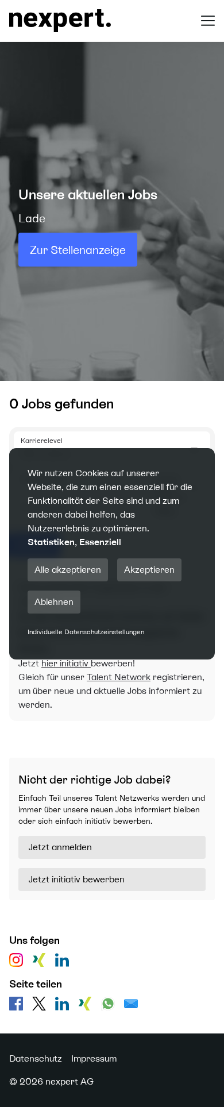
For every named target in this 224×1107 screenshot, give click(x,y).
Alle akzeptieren (67, 569)
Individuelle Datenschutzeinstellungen (86, 632)
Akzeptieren (149, 569)
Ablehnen (54, 601)
